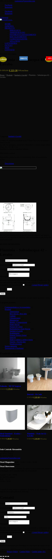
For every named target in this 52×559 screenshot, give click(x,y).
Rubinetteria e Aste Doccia (20, 329)
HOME (8, 24)
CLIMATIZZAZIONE (18, 39)
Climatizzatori (15, 318)
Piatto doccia (14, 325)
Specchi (13, 338)
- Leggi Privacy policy (40, 285)
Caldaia (12, 316)
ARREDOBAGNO (17, 32)
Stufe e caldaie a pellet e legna (21, 340)
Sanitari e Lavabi (20, 75)
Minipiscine (14, 320)
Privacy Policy (12, 552)
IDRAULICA (15, 30)
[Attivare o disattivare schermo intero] (3, 556)
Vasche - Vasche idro (18, 342)
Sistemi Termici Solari (18, 335)
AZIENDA (9, 26)
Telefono (3, 269)
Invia (2, 294)
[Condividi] (6, 556)
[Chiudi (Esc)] (8, 556)
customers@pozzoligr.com (10, 458)
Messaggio (4, 276)
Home (2, 75)
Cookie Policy (24, 552)
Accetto (37, 285)
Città (2, 517)
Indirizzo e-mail (6, 265)
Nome (2, 260)
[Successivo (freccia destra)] (3, 558)
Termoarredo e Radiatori (14, 348)
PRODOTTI (10, 28)
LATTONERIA (11, 43)
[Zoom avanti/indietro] (1, 556)
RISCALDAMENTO (18, 37)
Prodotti (9, 75)
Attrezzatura (14, 312)
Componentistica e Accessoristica (17, 307)
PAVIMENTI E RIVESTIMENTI (23, 35)
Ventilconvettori (16, 344)
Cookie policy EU (39, 552)
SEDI (7, 48)
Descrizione (9, 163)
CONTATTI (9, 50)
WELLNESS (15, 41)
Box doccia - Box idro (18, 314)
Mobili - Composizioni (18, 322)
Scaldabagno (14, 333)
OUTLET (9, 45)
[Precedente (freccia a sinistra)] (1, 558)
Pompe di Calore (16, 327)
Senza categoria (11, 346)
